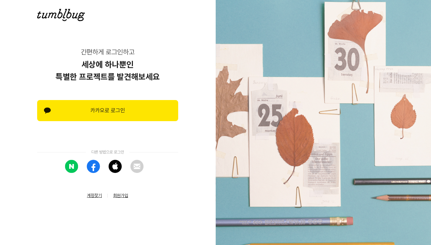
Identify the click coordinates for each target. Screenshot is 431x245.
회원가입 (120, 195)
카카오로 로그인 (107, 110)
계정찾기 (94, 195)
